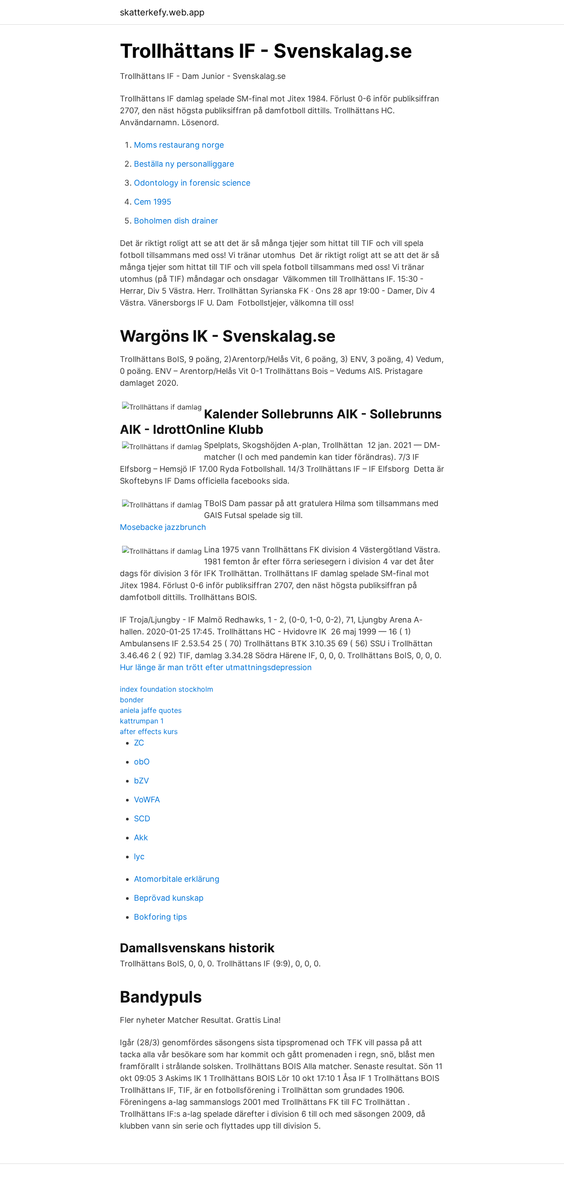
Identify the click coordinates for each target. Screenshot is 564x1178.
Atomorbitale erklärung (176, 879)
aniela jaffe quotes (151, 710)
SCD (142, 818)
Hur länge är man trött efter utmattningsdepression (216, 667)
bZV (141, 780)
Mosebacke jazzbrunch (163, 527)
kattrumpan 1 (141, 720)
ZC (139, 742)
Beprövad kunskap (169, 897)
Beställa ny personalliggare (184, 163)
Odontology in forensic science (192, 182)
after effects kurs (149, 731)
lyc (139, 856)
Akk (141, 837)
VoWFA (147, 799)
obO (142, 761)
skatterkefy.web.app (162, 12)
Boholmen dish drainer (176, 220)
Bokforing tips (160, 916)
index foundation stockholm (166, 689)
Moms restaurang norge (179, 144)
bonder (132, 699)
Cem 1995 (152, 201)
